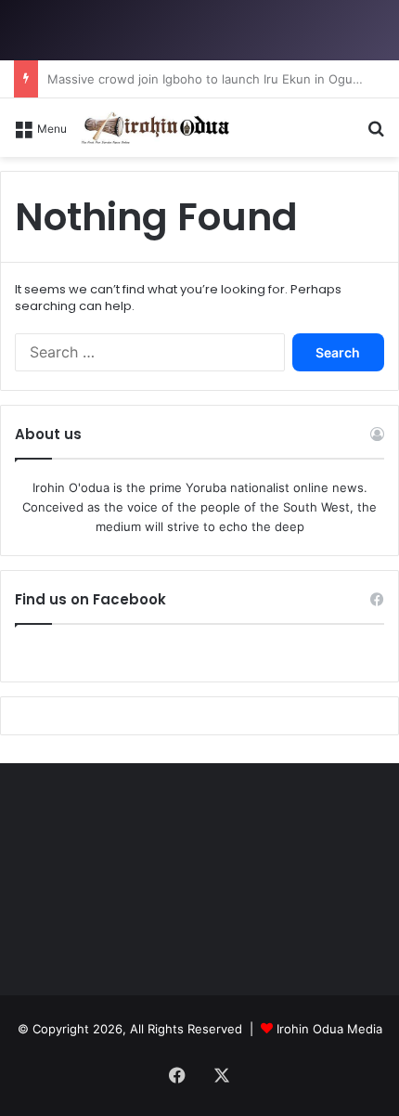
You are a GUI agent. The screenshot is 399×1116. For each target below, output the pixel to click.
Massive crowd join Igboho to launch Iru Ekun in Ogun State (220, 78)
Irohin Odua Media (329, 1028)
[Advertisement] (199, 365)
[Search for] (376, 134)
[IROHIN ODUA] (155, 127)
